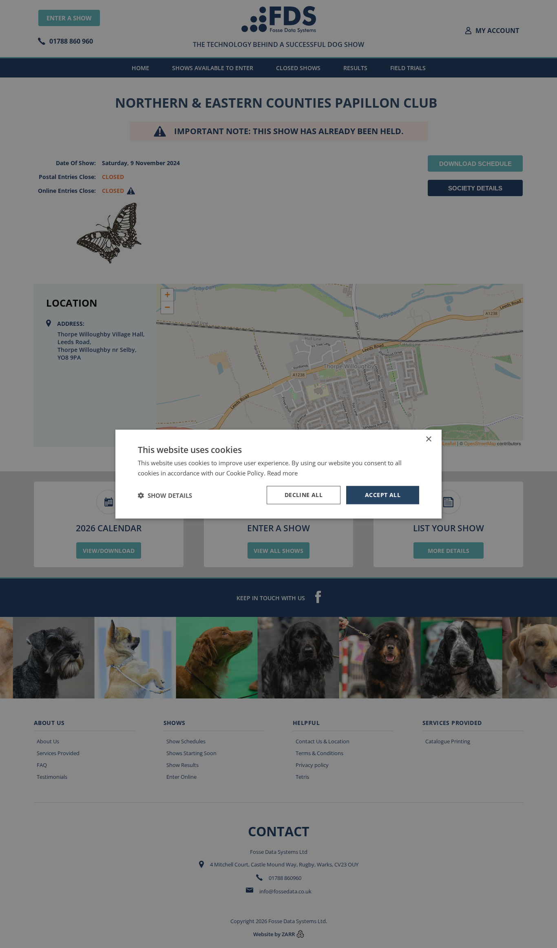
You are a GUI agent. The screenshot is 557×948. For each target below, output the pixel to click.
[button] (165, 495)
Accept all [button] (382, 495)
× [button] (428, 439)
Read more (282, 472)
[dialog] (278, 474)
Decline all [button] (304, 495)
